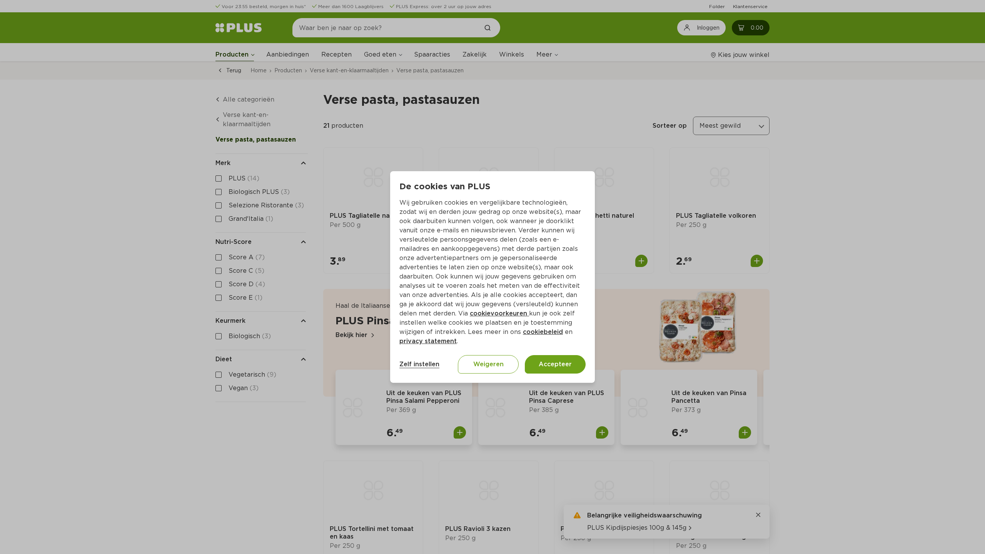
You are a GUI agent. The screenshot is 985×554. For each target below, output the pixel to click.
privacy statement (428, 341)
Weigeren (488, 364)
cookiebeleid (543, 331)
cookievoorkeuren (499, 313)
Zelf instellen (419, 364)
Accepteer (555, 364)
